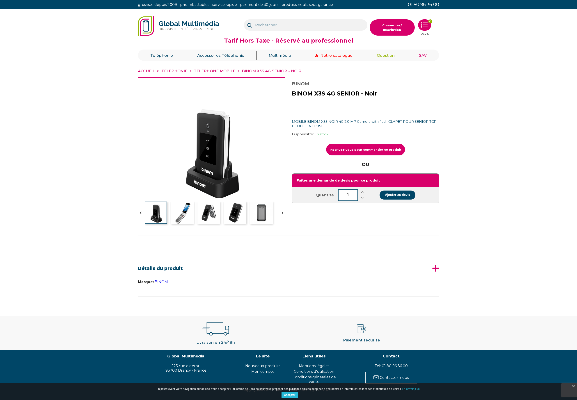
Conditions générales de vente (314, 379)
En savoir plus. (411, 389)
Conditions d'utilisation (314, 371)
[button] (161, 55)
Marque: (146, 282)
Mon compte (263, 371)
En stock (321, 134)
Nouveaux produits (262, 366)
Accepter (289, 395)
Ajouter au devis (397, 195)
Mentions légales (314, 366)
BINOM (161, 282)
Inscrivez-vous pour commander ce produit (365, 149)
